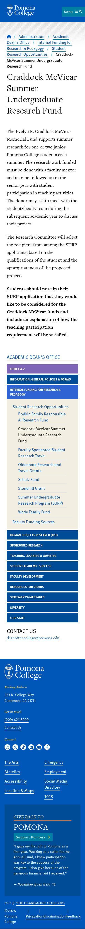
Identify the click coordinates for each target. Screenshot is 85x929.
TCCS (48, 796)
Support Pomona (30, 837)
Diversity (17, 607)
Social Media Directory (55, 784)
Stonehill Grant (31, 488)
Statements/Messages (27, 597)
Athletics (12, 771)
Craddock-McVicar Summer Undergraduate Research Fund (41, 435)
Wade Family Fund (34, 512)
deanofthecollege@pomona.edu (33, 638)
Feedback (73, 916)
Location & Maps (19, 790)
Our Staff (17, 617)
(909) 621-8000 (17, 719)
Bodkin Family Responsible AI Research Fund (42, 417)
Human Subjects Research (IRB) (34, 535)
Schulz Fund (28, 479)
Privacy (31, 916)
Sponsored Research (26, 545)
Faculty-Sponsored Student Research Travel (41, 452)
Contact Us (13, 727)
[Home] (21, 10)
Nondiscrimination (51, 916)
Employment (55, 771)
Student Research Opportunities (36, 51)
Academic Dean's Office (33, 356)
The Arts (12, 762)
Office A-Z (17, 369)
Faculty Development (27, 576)
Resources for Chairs (27, 586)
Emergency (53, 762)
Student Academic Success (30, 566)
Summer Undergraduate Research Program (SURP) (40, 500)
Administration (31, 36)
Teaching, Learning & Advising (33, 555)
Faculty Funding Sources (33, 522)
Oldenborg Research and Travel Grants (39, 467)
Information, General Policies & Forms (40, 379)
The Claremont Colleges (40, 903)
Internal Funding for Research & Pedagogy (39, 45)
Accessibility (16, 781)
